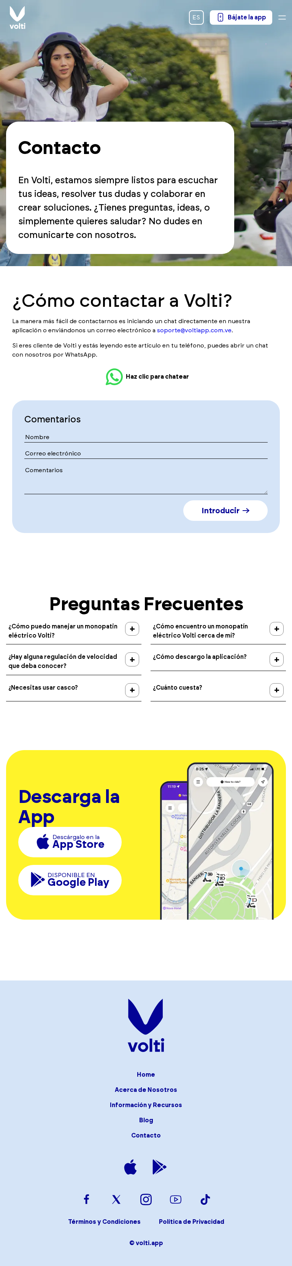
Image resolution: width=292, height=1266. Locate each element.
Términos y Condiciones (104, 1221)
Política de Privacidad (191, 1221)
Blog (146, 1120)
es (196, 17)
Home (146, 1074)
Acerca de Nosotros (146, 1089)
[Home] (17, 17)
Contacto (146, 1135)
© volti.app (146, 1243)
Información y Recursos (146, 1105)
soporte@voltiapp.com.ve (194, 330)
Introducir (221, 510)
